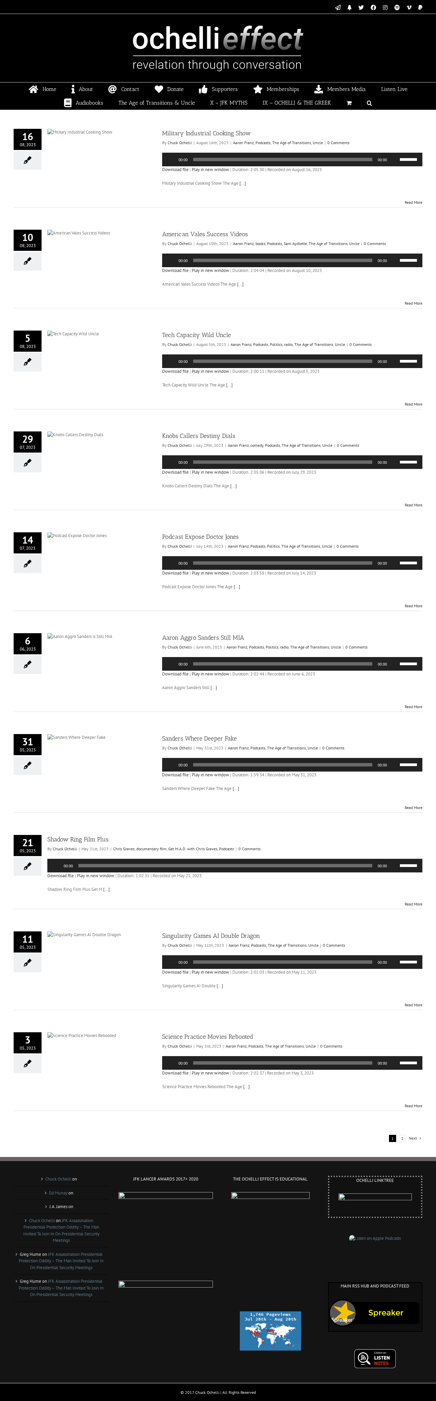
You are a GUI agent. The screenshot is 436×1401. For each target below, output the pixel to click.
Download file (175, 169)
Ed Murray (58, 1193)
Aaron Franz (243, 142)
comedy (256, 445)
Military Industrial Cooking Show (206, 133)
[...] (242, 183)
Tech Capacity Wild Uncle (196, 335)
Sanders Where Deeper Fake (199, 738)
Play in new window (210, 169)
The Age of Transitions (291, 142)
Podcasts (262, 142)
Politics (276, 344)
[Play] (171, 159)
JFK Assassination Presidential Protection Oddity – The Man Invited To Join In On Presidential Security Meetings (61, 1260)
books (260, 243)
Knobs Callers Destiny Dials (198, 436)
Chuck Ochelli (180, 142)
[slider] (409, 159)
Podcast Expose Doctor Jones (200, 536)
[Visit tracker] (270, 1315)
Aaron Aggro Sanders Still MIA (203, 637)
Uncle (318, 142)
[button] (369, 103)
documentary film (151, 848)
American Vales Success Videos (205, 234)
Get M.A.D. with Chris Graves (192, 848)
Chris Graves (124, 848)
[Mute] (394, 159)
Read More (413, 202)
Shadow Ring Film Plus (78, 839)
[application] (292, 159)
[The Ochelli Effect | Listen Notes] (375, 1352)
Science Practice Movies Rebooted (207, 1036)
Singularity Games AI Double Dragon (211, 936)
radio (288, 344)
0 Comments (338, 142)
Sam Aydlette (295, 243)
